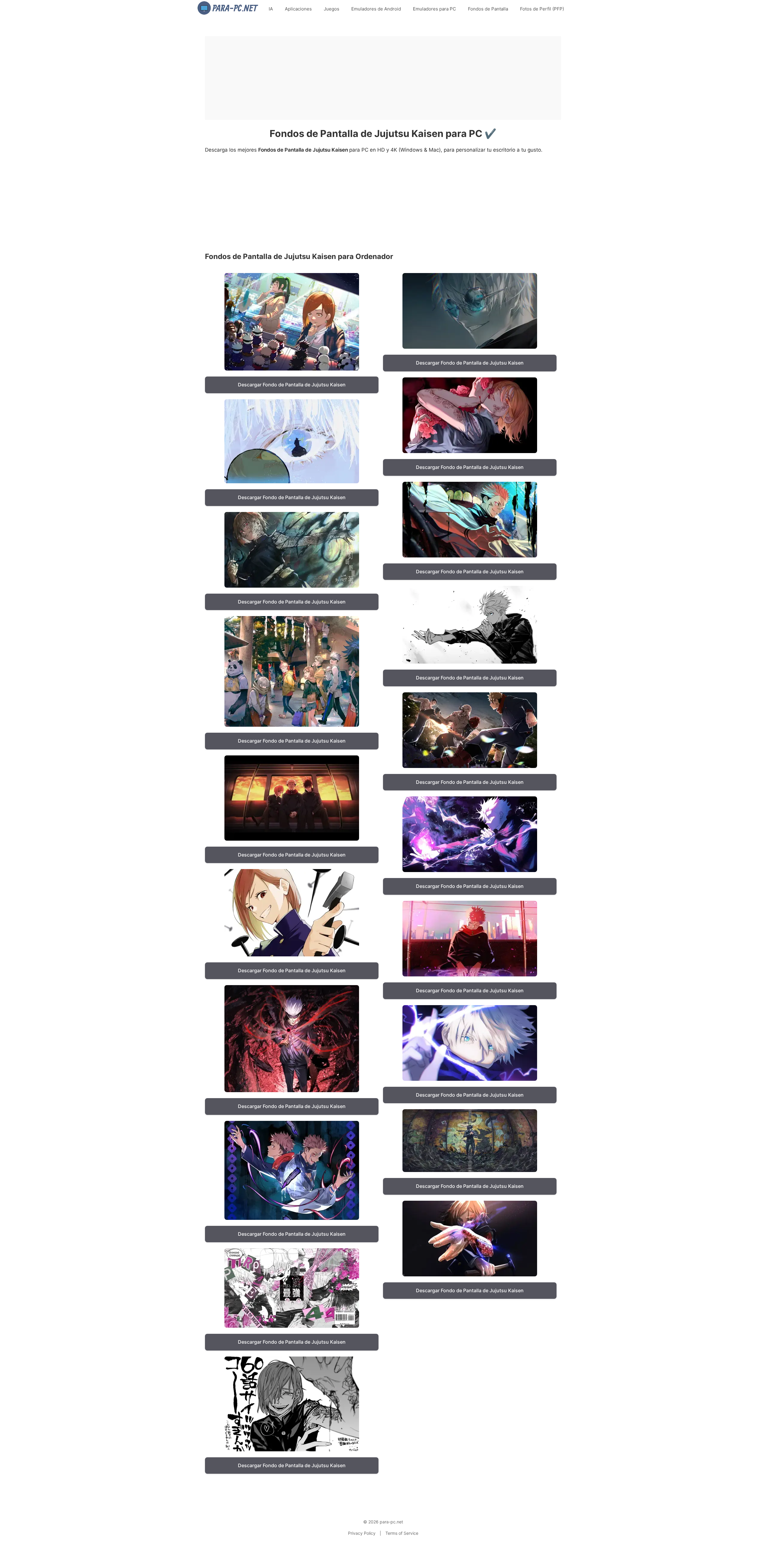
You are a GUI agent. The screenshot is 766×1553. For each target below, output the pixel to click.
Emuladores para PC (434, 9)
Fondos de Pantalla (488, 9)
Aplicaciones (298, 9)
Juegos (331, 9)
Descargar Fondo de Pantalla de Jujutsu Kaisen (292, 385)
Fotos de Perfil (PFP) (542, 9)
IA (271, 9)
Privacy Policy (362, 1533)
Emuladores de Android (376, 9)
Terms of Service (401, 1533)
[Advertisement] (383, 78)
